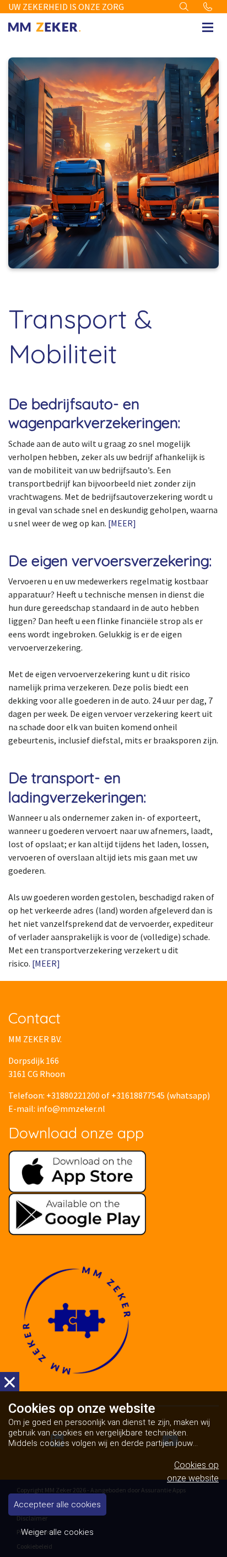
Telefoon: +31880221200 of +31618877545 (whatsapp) (109, 1095)
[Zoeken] (184, 6)
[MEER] (122, 523)
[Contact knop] (207, 6)
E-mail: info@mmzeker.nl (56, 1108)
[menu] (208, 24)
